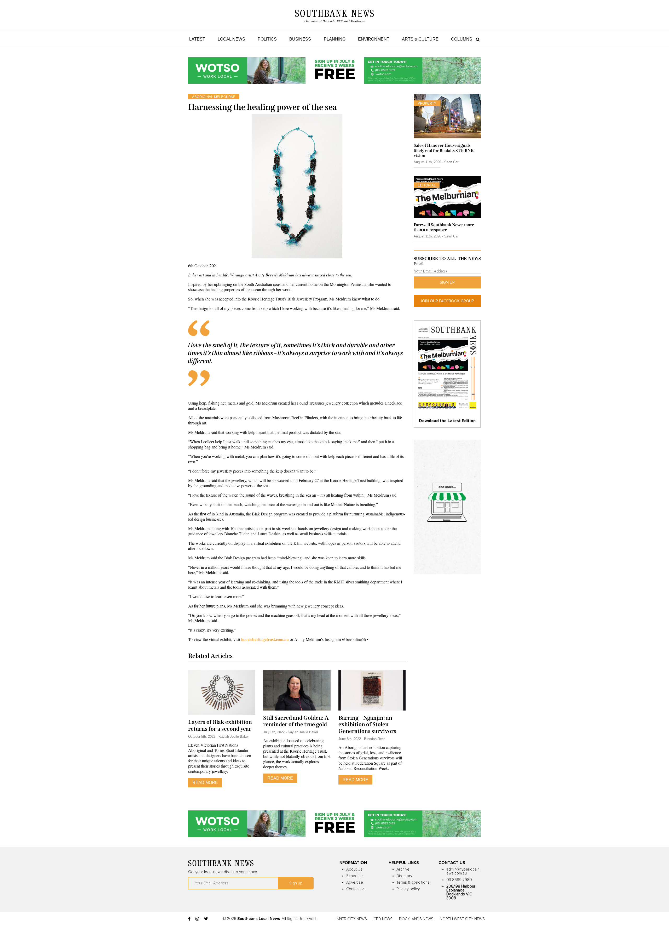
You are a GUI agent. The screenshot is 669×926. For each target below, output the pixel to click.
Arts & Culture (420, 39)
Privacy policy (408, 889)
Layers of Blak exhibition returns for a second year (220, 725)
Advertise (354, 882)
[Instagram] (197, 919)
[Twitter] (206, 919)
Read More (205, 782)
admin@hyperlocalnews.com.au (463, 871)
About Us (354, 869)
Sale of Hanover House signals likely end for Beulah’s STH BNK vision (444, 150)
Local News (231, 39)
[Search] (476, 39)
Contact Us (355, 889)
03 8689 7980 (459, 880)
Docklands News (416, 919)
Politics (267, 39)
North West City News (462, 919)
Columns (461, 39)
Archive (403, 869)
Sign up (447, 282)
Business (300, 39)
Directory (404, 876)
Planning (334, 39)
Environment (373, 39)
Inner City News (351, 919)
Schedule (354, 876)
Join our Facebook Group (447, 301)
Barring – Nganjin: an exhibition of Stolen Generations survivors (367, 724)
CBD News (383, 919)
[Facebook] (189, 919)
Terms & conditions (413, 882)
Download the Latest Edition (447, 420)
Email (418, 263)
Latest (197, 39)
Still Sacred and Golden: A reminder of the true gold (296, 721)
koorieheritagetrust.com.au (265, 639)
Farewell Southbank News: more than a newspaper (444, 227)
